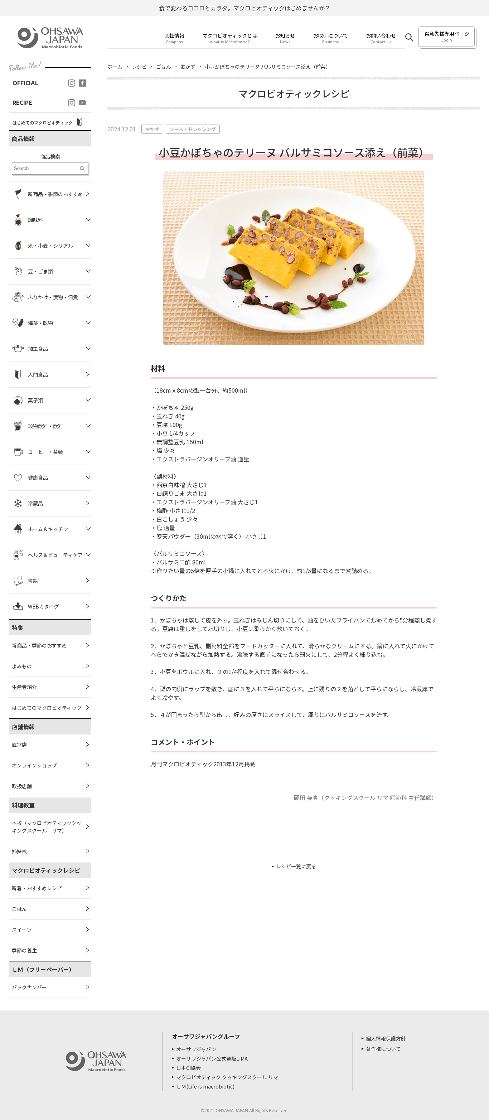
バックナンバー (29, 987)
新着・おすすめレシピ (37, 888)
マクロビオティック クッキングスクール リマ (227, 1077)
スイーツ (22, 929)
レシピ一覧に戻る (296, 866)
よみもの (22, 666)
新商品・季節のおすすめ (39, 645)
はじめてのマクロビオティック (47, 707)
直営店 (19, 744)
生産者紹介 (24, 686)
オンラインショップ (34, 765)
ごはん (19, 908)
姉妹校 (19, 851)
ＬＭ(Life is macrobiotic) (205, 1086)
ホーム (114, 66)
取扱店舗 (22, 786)
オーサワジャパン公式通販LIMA (212, 1058)
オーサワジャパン (196, 1049)
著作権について (383, 1048)
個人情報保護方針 (386, 1038)
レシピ (139, 66)
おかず (187, 66)
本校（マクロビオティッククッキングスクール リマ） (46, 826)
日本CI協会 (188, 1067)
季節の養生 (24, 950)
